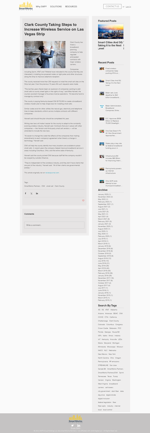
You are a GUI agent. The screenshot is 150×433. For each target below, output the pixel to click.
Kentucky (105, 339)
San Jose (113, 365)
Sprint (121, 373)
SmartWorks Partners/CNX (108, 373)
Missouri (120, 347)
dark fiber (115, 391)
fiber (114, 402)
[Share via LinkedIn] (37, 193)
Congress (119, 324)
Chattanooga (103, 321)
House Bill (116, 332)
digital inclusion (104, 398)
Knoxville (113, 339)
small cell (49, 186)
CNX (43, 186)
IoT (99, 339)
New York (112, 354)
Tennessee (102, 376)
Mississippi (111, 347)
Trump (115, 376)
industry (110, 406)
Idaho (105, 336)
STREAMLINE (103, 365)
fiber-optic (102, 406)
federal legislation (104, 402)
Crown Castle (103, 328)
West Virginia (103, 384)
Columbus (110, 324)
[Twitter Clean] (72, 425)
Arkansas (108, 313)
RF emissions (114, 361)
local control (107, 410)
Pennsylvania (103, 361)
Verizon (101, 380)
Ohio (112, 358)
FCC (119, 328)
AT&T (107, 310)
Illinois (111, 336)
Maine (100, 343)
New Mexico (102, 354)
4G (99, 310)
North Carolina (103, 358)
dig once (101, 395)
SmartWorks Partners (32, 186)
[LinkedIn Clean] (78, 425)
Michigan (115, 343)
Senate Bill (102, 369)
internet (117, 406)
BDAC (115, 313)
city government (104, 391)
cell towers (109, 387)
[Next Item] (120, 32)
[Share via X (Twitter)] (31, 193)
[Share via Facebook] (25, 193)
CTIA (106, 317)
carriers (101, 387)
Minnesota (102, 347)
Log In (128, 6)
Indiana (117, 336)
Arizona (101, 313)
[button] (71, 6)
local (100, 410)
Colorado (101, 324)
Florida (100, 332)
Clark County (59, 186)
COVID (100, 317)
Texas (109, 376)
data (122, 391)
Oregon (118, 358)
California (113, 317)
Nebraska (112, 350)
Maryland (107, 343)
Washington (116, 380)
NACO (100, 350)
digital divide (111, 395)
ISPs (99, 336)
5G (103, 310)
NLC (105, 350)
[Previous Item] (102, 32)
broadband (113, 384)
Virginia (108, 380)
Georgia (108, 332)
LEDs (120, 339)
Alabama (114, 310)
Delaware (112, 328)
